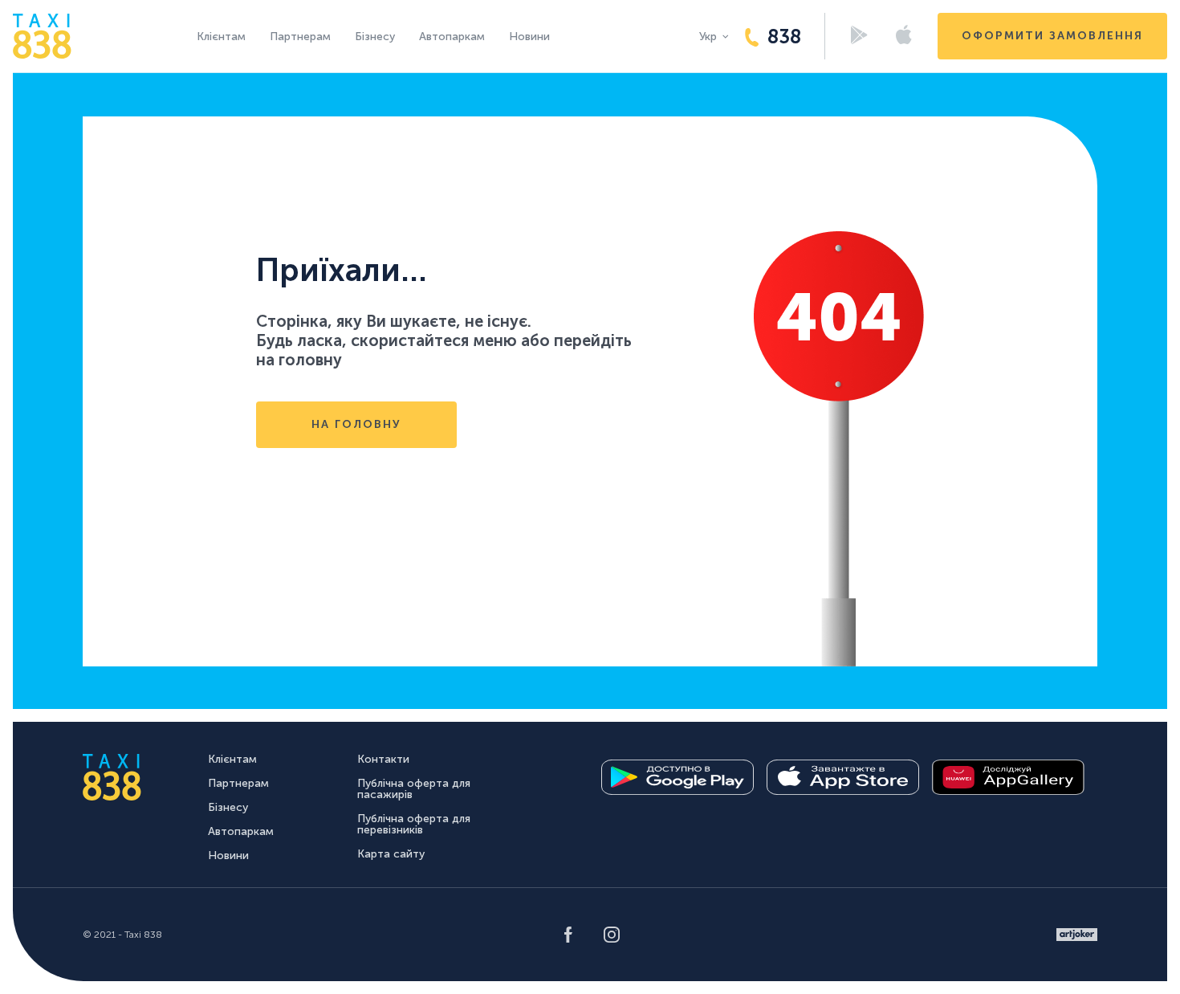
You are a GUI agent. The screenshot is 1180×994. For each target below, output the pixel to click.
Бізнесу (375, 36)
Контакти (383, 759)
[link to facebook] (568, 934)
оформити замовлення (1052, 36)
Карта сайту (391, 854)
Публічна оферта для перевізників (413, 824)
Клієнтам (221, 36)
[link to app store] (843, 777)
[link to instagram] (612, 934)
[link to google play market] (677, 777)
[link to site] (1076, 934)
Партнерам (300, 36)
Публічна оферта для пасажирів (413, 788)
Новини (529, 36)
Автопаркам (452, 36)
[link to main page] (42, 36)
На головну (356, 424)
